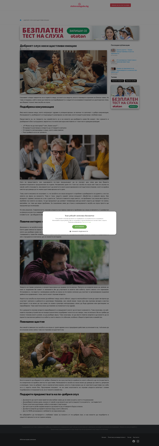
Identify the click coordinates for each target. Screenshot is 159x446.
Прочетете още (86, 222)
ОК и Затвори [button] (79, 227)
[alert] (79, 223)
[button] (79, 231)
